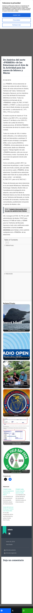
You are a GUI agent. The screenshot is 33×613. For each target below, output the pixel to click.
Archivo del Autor (9, 533)
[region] (16, 14)
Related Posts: (10, 245)
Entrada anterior (11, 550)
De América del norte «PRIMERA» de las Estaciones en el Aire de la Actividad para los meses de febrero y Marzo (15, 66)
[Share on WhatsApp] (27, 610)
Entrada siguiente (11, 553)
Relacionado (9, 274)
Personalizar (16, 20)
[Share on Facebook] (5, 610)
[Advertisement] (16, 36)
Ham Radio (9, 544)
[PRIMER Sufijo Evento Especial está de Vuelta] (22, 495)
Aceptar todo (16, 15)
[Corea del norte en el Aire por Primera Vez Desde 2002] (9, 513)
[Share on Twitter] (16, 610)
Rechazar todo (16, 25)
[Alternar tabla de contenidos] (18, 242)
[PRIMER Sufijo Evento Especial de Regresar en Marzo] (9, 496)
